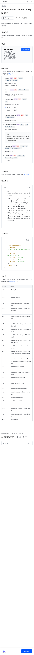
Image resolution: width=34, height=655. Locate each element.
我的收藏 (24, 18)
